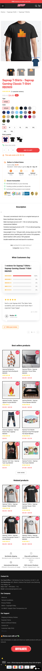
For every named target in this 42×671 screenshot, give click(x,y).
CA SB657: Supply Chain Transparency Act (14, 608)
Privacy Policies (6, 603)
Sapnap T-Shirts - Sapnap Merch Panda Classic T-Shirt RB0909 (30, 537)
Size (3, 124)
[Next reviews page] (38, 332)
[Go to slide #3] (31, 72)
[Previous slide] (4, 41)
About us (4, 597)
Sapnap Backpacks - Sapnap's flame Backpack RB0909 (10, 371)
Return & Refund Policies (8, 623)
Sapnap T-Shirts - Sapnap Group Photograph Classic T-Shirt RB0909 (11, 537)
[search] (36, 6)
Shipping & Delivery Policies (9, 617)
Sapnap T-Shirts (24, 12)
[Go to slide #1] (11, 72)
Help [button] (38, 668)
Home (3, 12)
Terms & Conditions (7, 600)
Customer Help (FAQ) (7, 628)
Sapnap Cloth (12, 12)
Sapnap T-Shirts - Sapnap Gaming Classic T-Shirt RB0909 (29, 506)
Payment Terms (6, 620)
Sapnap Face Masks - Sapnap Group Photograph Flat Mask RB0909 (30, 431)
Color (4, 105)
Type (3, 98)
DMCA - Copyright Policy (8, 605)
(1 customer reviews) (17, 91)
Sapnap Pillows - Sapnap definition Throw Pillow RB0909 (29, 371)
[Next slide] (38, 41)
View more (21, 472)
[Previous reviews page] (28, 332)
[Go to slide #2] (21, 72)
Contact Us (4, 625)
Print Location (6, 134)
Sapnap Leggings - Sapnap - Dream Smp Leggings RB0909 (10, 431)
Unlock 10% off (4, 662)
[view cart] (39, 6)
